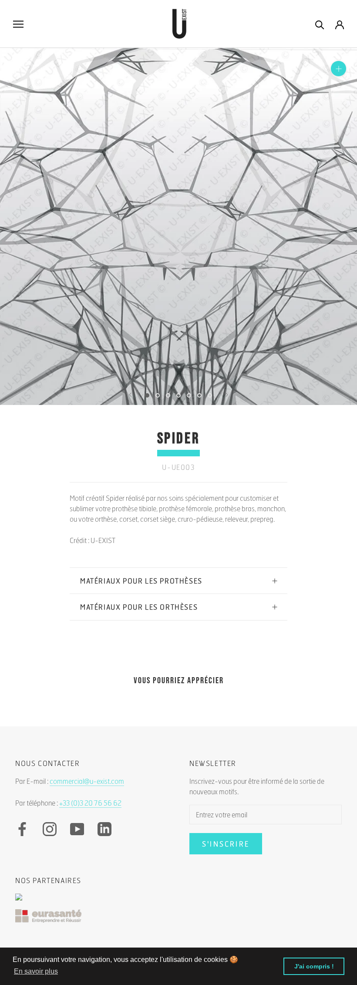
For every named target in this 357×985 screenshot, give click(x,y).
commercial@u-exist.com (87, 781)
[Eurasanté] (178, 920)
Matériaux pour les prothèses (141, 581)
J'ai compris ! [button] (314, 966)
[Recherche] (319, 24)
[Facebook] (22, 829)
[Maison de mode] (178, 901)
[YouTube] (77, 829)
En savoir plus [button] (36, 971)
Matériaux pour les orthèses (139, 607)
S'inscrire (225, 844)
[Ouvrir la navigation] (18, 24)
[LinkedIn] (104, 829)
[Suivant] (227, 395)
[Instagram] (50, 829)
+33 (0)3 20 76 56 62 (90, 803)
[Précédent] (130, 395)
